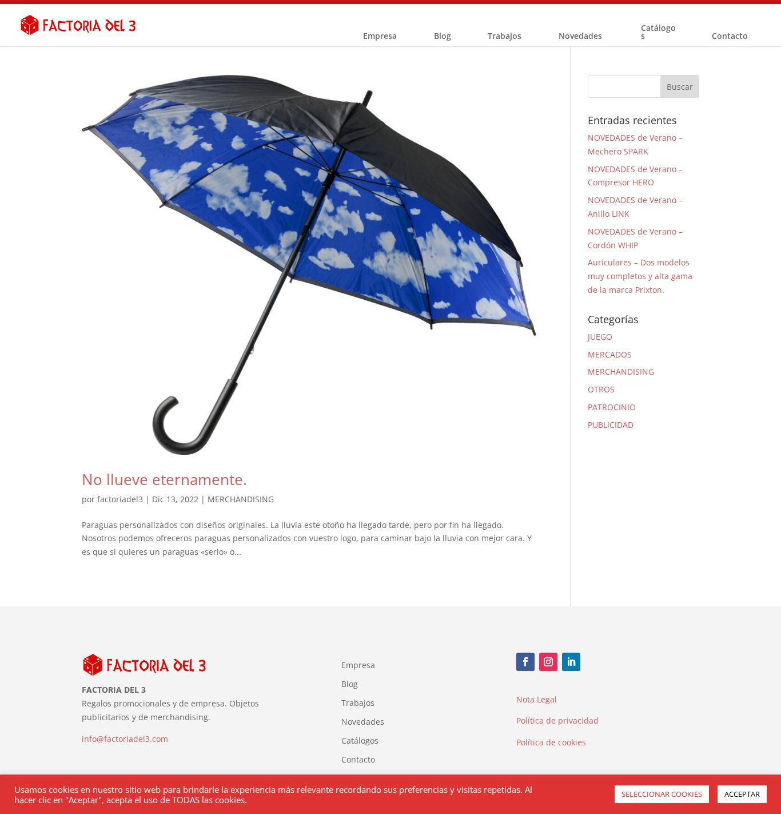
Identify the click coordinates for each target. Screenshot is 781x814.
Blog (442, 36)
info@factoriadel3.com (125, 738)
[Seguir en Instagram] (548, 662)
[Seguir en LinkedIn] (571, 662)
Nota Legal (536, 699)
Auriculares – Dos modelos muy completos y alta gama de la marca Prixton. (640, 276)
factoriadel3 (120, 499)
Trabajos (504, 36)
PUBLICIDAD (610, 424)
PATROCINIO (612, 407)
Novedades (580, 36)
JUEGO (600, 336)
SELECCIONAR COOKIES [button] (661, 794)
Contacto (730, 36)
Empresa (380, 36)
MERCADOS (610, 354)
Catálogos (658, 32)
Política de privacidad (557, 720)
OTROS (601, 389)
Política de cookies (551, 742)
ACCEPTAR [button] (742, 794)
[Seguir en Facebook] (525, 662)
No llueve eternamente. (164, 479)
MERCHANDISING (241, 499)
